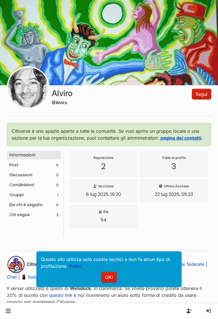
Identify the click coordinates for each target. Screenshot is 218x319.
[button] (8, 311)
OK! (109, 277)
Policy (76, 266)
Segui (201, 94)
